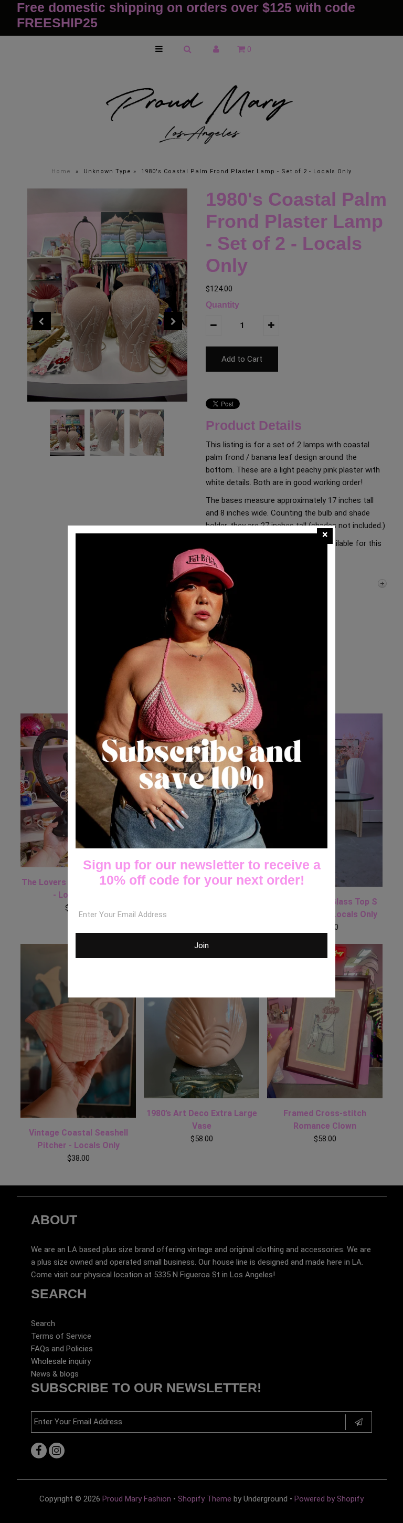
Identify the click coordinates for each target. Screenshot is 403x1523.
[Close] (325, 536)
